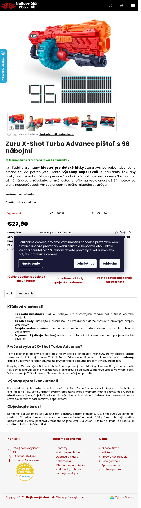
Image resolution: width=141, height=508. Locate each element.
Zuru (106, 213)
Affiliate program (113, 469)
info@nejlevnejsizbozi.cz (27, 449)
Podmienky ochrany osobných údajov (69, 471)
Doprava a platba (67, 457)
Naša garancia (111, 461)
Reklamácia (63, 461)
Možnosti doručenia (20, 194)
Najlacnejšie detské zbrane (56, 232)
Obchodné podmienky (70, 465)
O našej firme (110, 448)
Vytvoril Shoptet (125, 497)
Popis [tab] (9, 293)
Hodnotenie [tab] (26, 293)
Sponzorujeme (111, 465)
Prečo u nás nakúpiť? (115, 457)
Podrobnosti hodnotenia (56, 134)
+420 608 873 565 (24, 456)
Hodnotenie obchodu (69, 452)
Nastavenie (31, 263)
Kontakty (61, 448)
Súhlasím (109, 263)
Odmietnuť (85, 263)
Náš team (108, 452)
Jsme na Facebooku (26, 460)
